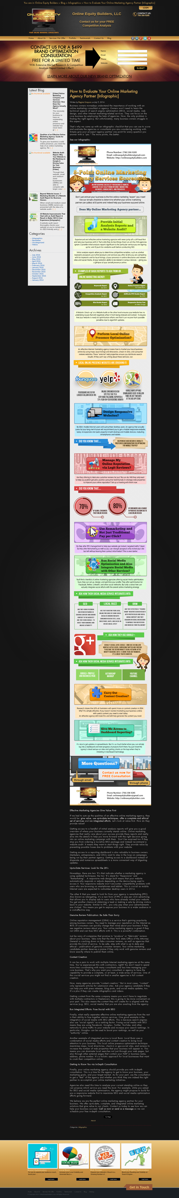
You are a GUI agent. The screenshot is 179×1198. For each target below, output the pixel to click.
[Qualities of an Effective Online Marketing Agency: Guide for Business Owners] (33, 138)
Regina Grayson (84, 102)
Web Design (96, 1170)
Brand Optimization (37, 1170)
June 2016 (36, 257)
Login (146, 8)
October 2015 (38, 274)
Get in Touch (139, 1187)
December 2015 (38, 270)
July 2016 (36, 255)
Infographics (74, 3)
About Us (41, 38)
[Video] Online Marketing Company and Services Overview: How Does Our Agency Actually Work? (59, 101)
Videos (35, 245)
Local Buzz (64, 1170)
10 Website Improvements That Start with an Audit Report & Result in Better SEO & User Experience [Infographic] (52, 217)
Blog (63, 3)
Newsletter (36, 240)
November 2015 (38, 272)
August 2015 (37, 278)
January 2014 (38, 280)
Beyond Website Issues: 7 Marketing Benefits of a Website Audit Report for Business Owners (53, 197)
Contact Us (99, 38)
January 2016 (38, 267)
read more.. (51, 1179)
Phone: (104, 59)
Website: (104, 63)
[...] (56, 130)
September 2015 (39, 276)
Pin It (93, 1121)
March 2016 (37, 263)
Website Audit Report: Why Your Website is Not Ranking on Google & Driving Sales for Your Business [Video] (59, 161)
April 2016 (36, 261)
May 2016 (36, 259)
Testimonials (85, 38)
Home (31, 38)
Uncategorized (38, 242)
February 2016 (38, 265)
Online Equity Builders (46, 3)
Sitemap (91, 1192)
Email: (103, 55)
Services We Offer (57, 38)
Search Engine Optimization (135, 1170)
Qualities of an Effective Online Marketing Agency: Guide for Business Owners (52, 137)
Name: (103, 51)
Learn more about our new (89, 76)
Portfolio (72, 38)
